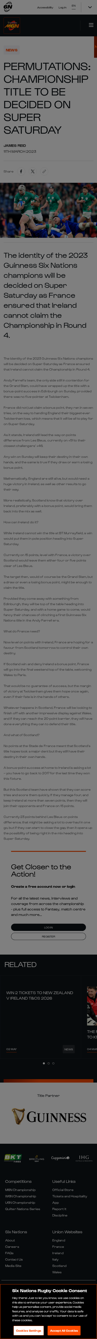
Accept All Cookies (64, 1330)
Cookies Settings (28, 1330)
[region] (48, 1311)
